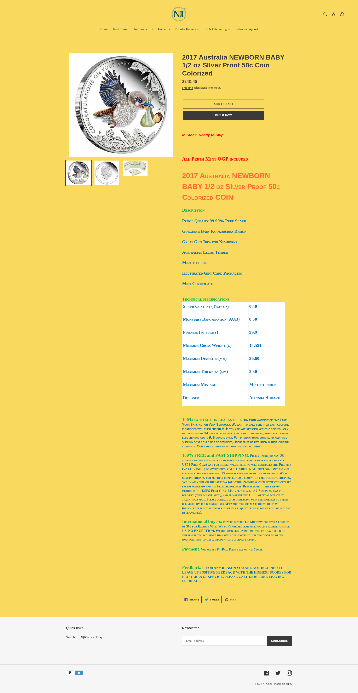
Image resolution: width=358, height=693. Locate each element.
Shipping (187, 87)
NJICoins (267, 683)
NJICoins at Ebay (91, 637)
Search (70, 637)
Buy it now (223, 115)
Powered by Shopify (282, 683)
